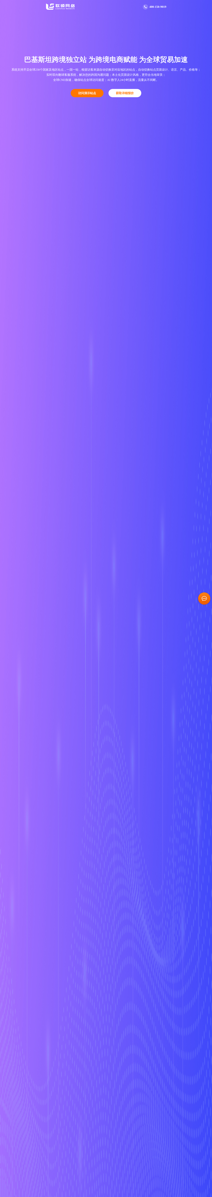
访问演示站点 (87, 93)
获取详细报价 (125, 93)
